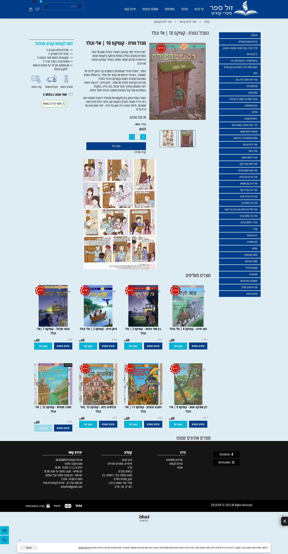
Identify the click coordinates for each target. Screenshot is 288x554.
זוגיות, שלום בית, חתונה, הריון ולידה (243, 99)
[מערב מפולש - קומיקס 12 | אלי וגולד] (53, 404)
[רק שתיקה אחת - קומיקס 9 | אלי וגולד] (188, 404)
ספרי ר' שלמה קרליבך (248, 222)
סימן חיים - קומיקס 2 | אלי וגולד (98, 329)
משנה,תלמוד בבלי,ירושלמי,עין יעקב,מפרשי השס (240, 70)
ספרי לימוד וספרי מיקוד (248, 164)
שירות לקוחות (175, 464)
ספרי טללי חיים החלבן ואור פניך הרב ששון (241, 209)
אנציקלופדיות (252, 86)
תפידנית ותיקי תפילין (249, 287)
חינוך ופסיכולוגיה (250, 105)
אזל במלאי (68, 365)
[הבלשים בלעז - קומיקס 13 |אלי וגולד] (98, 404)
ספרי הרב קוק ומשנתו (248, 183)
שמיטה (254, 248)
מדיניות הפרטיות (84, 547)
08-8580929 (62, 460)
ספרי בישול (253, 151)
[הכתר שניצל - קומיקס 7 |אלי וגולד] (53, 326)
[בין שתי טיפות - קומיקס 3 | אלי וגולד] (143, 326)
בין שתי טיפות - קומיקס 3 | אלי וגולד (143, 331)
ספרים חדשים (251, 293)
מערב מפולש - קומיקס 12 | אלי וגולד (53, 409)
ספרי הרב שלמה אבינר (248, 216)
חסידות (254, 112)
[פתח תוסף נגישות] (284, 521)
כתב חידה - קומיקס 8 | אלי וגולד (188, 329)
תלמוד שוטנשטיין (250, 254)
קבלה (255, 228)
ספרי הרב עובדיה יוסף (248, 190)
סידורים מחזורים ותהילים (247, 41)
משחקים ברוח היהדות (248, 280)
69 (144, 129)
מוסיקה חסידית (251, 267)
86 (138, 124)
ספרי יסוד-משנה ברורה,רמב (246, 79)
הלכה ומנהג (252, 92)
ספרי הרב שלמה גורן (249, 203)
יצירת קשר (130, 9)
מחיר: (143, 124)
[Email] (4, 531)
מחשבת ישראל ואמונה (248, 131)
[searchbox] (63, 6)
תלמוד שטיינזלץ (251, 261)
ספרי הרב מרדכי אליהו (248, 196)
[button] (178, 346)
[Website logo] (234, 9)
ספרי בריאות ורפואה (249, 157)
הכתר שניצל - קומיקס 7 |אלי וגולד (53, 331)
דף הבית (199, 9)
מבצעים (254, 35)
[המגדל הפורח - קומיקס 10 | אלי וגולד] (187, 147)
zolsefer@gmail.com (71, 487)
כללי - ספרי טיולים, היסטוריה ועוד (244, 125)
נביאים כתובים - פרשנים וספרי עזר (243, 60)
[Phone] (4, 540)
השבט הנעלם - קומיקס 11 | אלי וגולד (143, 409)
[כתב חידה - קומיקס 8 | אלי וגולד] (188, 326)
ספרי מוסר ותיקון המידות (247, 170)
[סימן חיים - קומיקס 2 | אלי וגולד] (98, 326)
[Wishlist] (37, 9)
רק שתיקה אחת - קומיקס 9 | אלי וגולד (188, 409)
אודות (185, 9)
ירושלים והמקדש (250, 118)
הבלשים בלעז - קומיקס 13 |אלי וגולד (98, 409)
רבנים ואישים (252, 235)
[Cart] (30, 9)
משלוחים (169, 9)
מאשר (29, 547)
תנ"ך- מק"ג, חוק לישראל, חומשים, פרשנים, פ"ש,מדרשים (239, 51)
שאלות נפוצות (150, 9)
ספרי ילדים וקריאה (250, 144)
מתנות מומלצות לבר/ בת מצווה (245, 138)
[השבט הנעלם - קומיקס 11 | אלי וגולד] (143, 404)
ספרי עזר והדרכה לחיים (248, 177)
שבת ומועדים (252, 241)
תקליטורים (253, 274)
